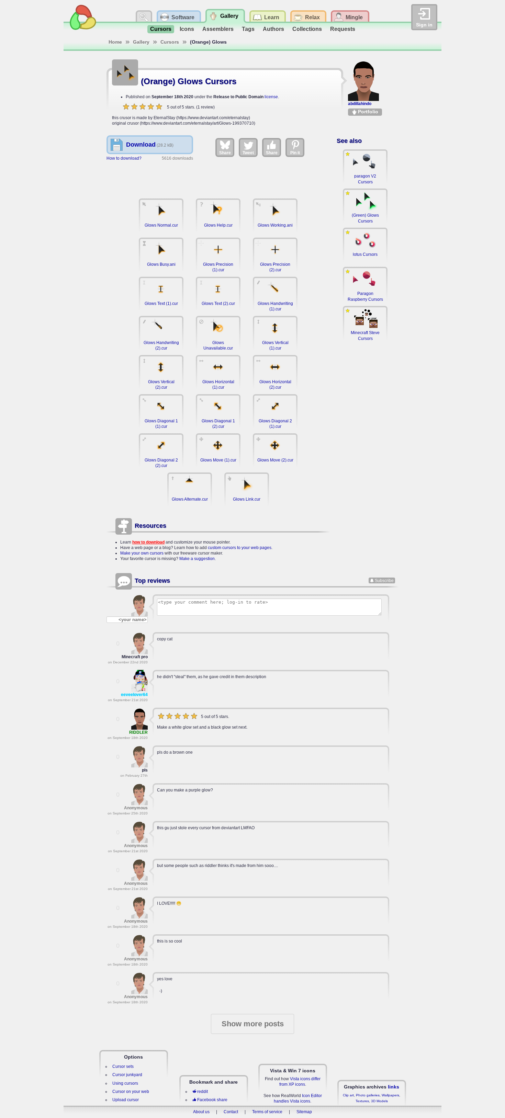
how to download (148, 542)
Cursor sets (123, 1066)
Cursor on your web (130, 1091)
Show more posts (253, 1023)
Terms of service (267, 1111)
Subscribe (384, 580)
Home (115, 42)
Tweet (248, 152)
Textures (362, 1101)
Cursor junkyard (127, 1074)
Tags (248, 29)
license (271, 96)
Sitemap (304, 1111)
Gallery (141, 42)
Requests (342, 29)
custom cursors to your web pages (239, 547)
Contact (231, 1111)
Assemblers (218, 29)
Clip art (348, 1095)
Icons (187, 29)
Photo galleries (368, 1095)
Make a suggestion (197, 558)
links (393, 1087)
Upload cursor (125, 1099)
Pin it (295, 152)
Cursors (160, 29)
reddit (202, 1091)
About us (201, 1111)
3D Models (379, 1101)
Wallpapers (390, 1095)
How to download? (124, 158)
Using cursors (125, 1083)
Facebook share (212, 1099)
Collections (307, 29)
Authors (273, 29)
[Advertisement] (218, 176)
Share (225, 152)
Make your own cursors (142, 553)
